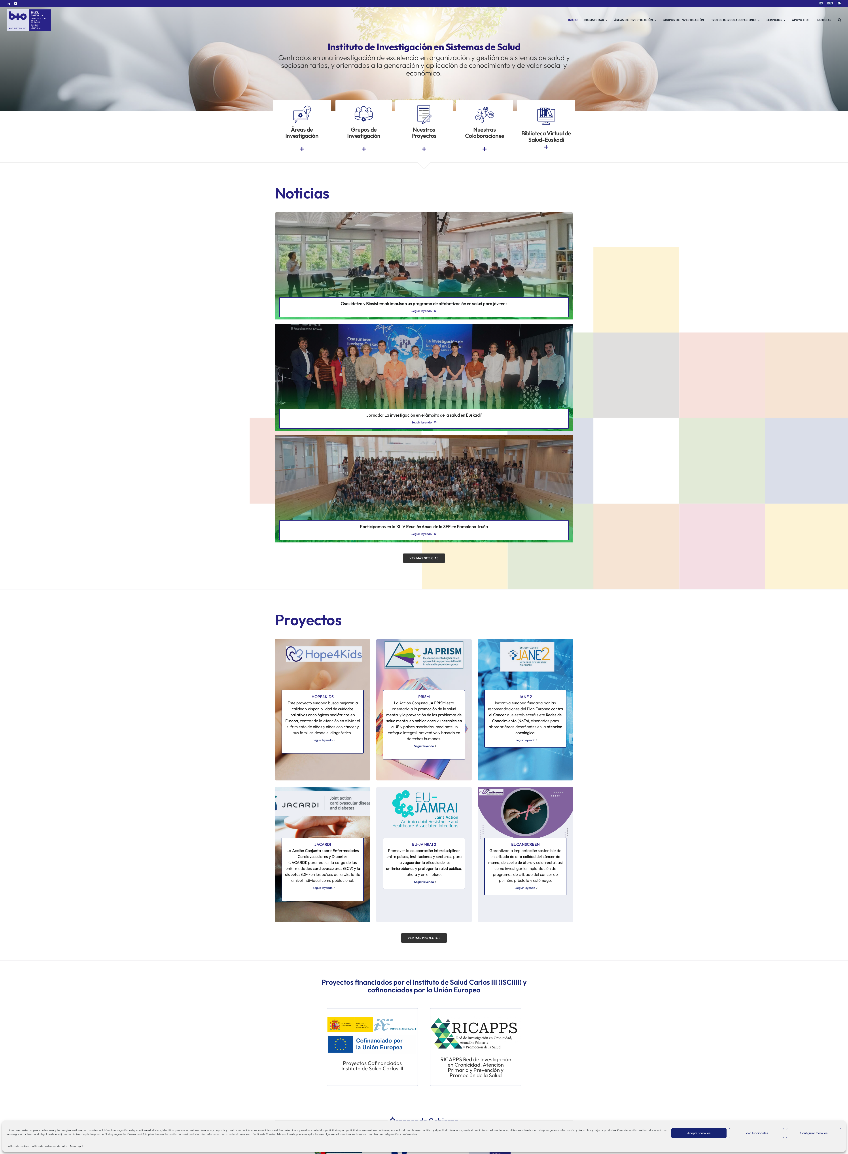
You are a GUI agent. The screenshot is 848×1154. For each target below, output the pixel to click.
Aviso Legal (76, 1146)
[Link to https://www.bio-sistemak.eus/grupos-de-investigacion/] (364, 149)
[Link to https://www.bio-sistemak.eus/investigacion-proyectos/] (424, 149)
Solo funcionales (756, 1133)
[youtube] (15, 3)
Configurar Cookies (814, 1133)
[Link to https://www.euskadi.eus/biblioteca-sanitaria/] (546, 147)
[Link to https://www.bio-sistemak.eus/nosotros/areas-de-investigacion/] (302, 149)
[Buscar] (840, 20)
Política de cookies (17, 1146)
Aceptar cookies (699, 1133)
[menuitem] (821, 3)
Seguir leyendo (323, 740)
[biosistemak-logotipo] (29, 10)
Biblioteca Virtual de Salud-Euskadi (546, 136)
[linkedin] (8, 3)
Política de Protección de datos (49, 1146)
